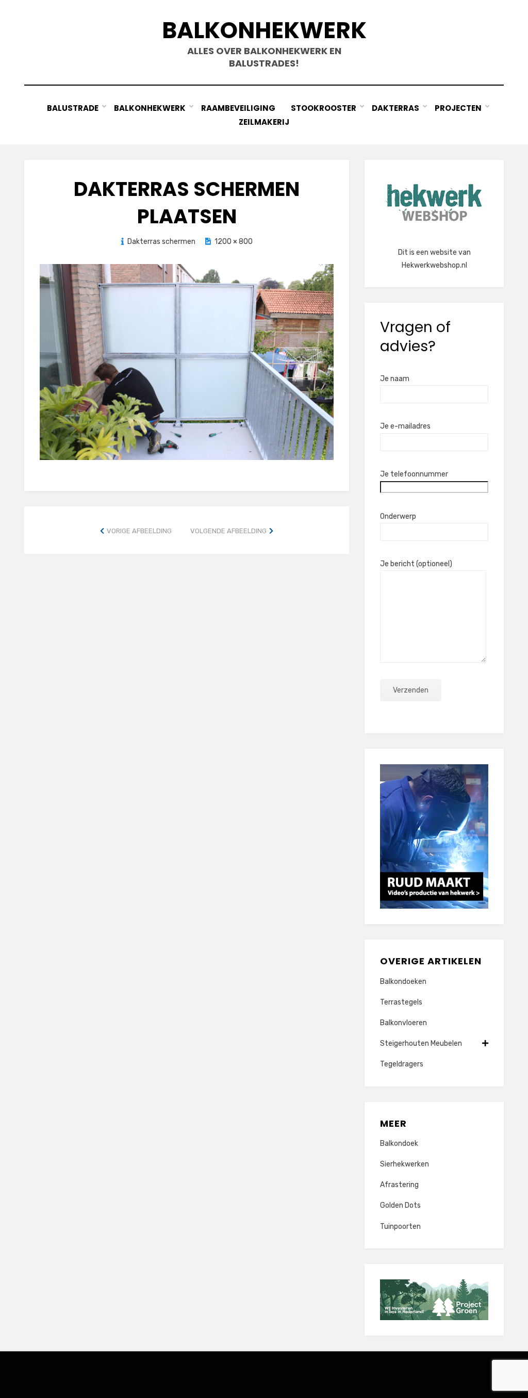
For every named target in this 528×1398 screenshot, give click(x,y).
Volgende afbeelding (228, 531)
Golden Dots (400, 1205)
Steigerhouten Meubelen (421, 1043)
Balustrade (72, 108)
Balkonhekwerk (264, 30)
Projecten (458, 108)
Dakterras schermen (161, 241)
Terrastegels (401, 1002)
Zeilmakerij (264, 122)
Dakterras (395, 108)
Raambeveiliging (238, 108)
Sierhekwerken (404, 1164)
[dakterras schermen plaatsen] (187, 361)
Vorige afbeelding (139, 531)
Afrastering (399, 1184)
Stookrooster (323, 108)
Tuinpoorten (400, 1226)
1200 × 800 (233, 241)
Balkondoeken (403, 981)
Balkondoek (399, 1143)
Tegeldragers (401, 1064)
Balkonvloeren (403, 1022)
